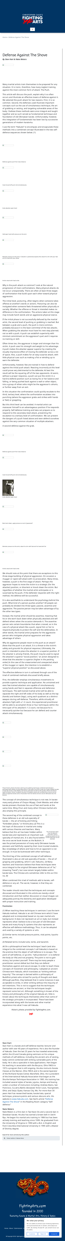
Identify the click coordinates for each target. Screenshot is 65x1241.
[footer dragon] (32, 1176)
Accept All (54, 1234)
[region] (43, 1228)
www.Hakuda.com (20, 1099)
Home (5, 37)
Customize (32, 1234)
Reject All (43, 1234)
